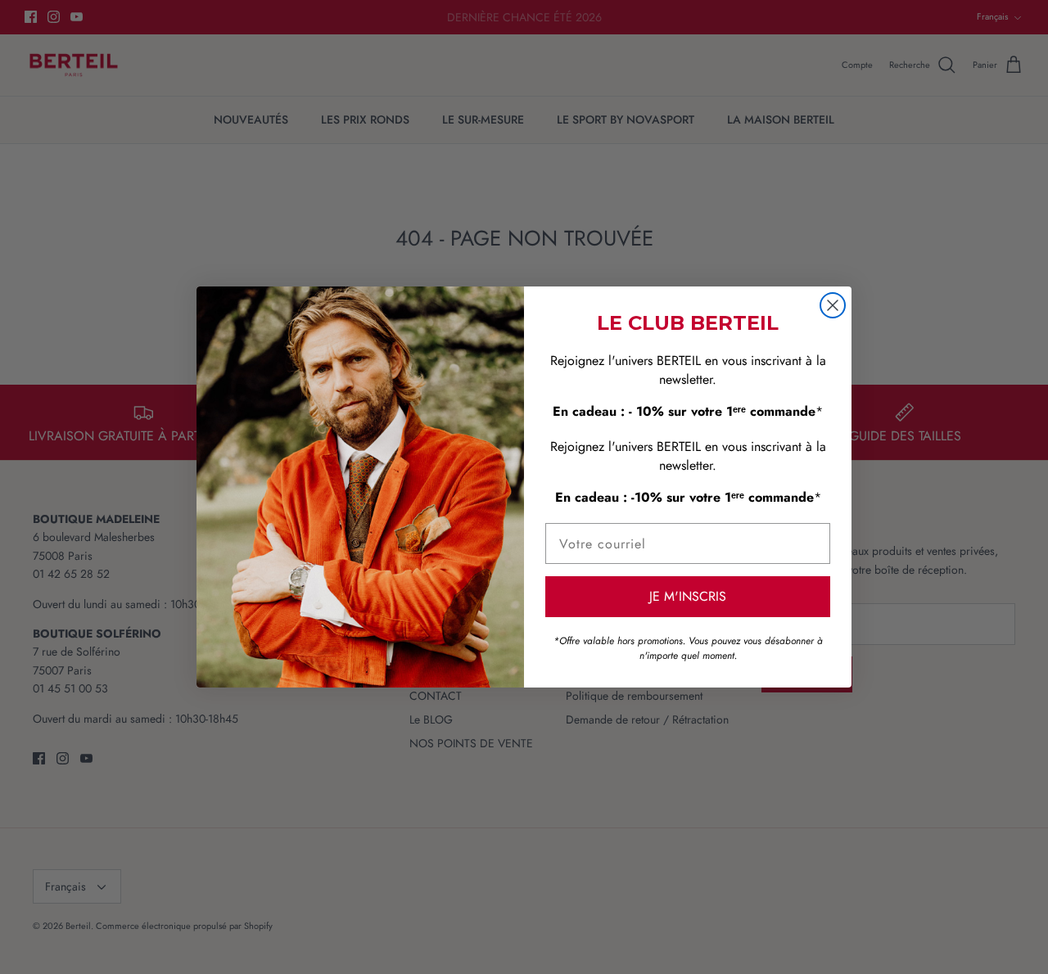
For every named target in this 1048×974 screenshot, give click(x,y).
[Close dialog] (832, 305)
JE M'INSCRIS (687, 596)
